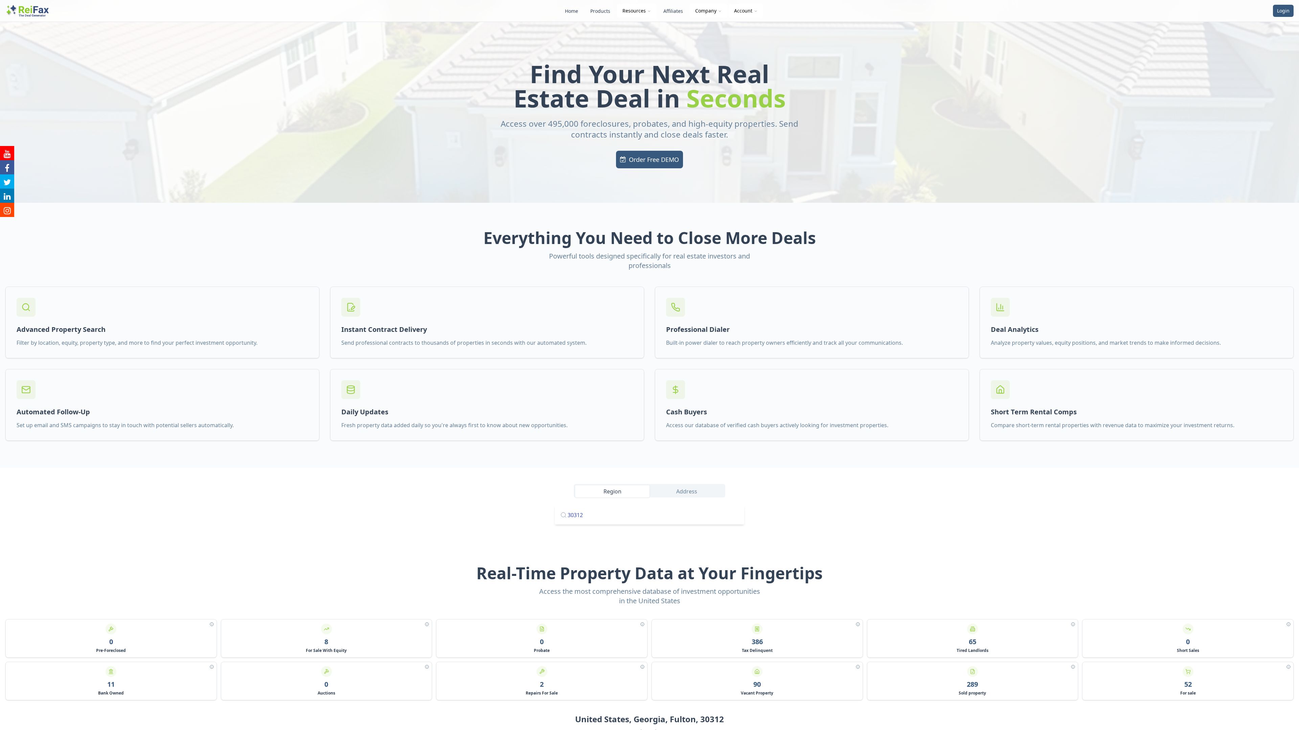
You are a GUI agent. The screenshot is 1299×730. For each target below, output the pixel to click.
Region (612, 491)
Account (743, 10)
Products (600, 11)
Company (705, 10)
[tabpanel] (649, 515)
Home (571, 11)
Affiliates (673, 11)
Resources (634, 10)
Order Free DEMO (654, 159)
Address (686, 491)
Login (1283, 10)
